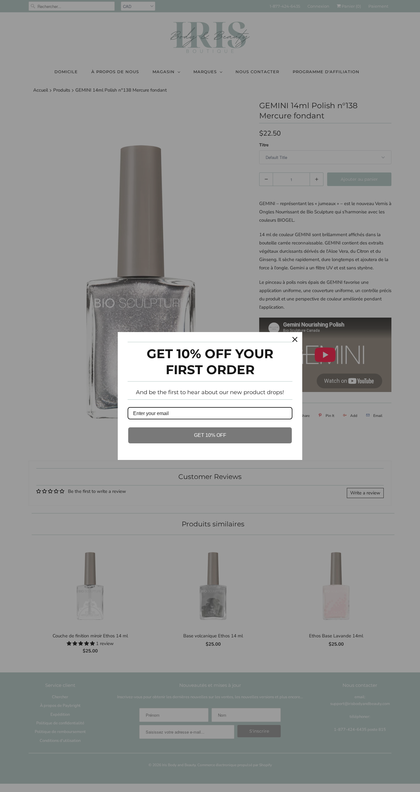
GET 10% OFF (210, 435)
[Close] (294, 339)
